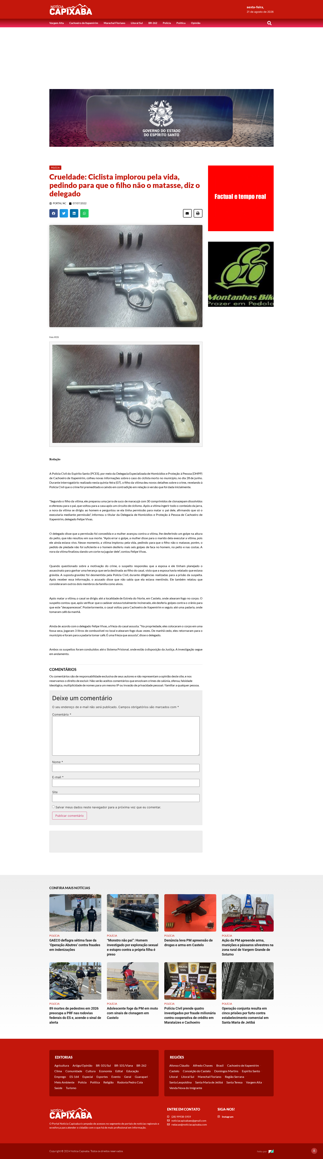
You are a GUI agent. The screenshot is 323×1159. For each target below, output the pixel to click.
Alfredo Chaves (203, 1065)
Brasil (220, 1065)
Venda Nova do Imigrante (185, 1088)
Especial (87, 1076)
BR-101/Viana (123, 1065)
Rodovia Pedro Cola (130, 1082)
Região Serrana (234, 1076)
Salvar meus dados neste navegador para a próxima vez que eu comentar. (108, 807)
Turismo (71, 1088)
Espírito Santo (251, 1071)
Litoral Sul (137, 23)
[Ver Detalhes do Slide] (161, 118)
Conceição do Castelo (197, 1071)
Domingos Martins (226, 1071)
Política (180, 23)
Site (55, 792)
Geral (127, 1076)
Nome (57, 761)
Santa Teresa (234, 1082)
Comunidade (73, 1071)
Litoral (173, 1076)
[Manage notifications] (314, 1151)
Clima (58, 1071)
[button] (269, 23)
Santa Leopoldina (180, 1082)
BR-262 (152, 23)
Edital (119, 1071)
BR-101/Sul (103, 1065)
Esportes (102, 1076)
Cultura (91, 1071)
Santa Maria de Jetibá (209, 1082)
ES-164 (74, 1076)
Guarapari (141, 1076)
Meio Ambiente (64, 1082)
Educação (132, 1071)
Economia (105, 1071)
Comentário (61, 714)
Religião (108, 1082)
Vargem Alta (56, 23)
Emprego (60, 1076)
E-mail (58, 777)
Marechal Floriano (114, 23)
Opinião (195, 23)
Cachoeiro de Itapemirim (83, 23)
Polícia (167, 23)
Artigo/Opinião (82, 1065)
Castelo (174, 1071)
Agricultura (61, 1065)
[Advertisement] (161, 55)
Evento (116, 1076)
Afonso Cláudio (179, 1065)
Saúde (58, 1088)
